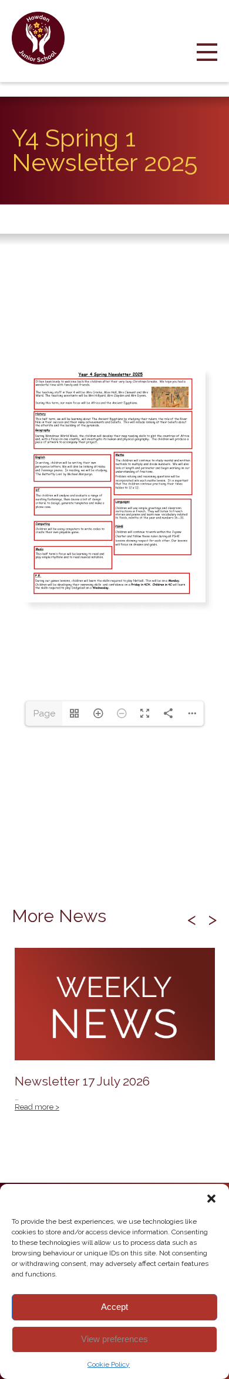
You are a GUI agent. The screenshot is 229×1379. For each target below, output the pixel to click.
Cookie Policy (108, 1364)
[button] (211, 1198)
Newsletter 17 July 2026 (115, 1036)
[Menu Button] (207, 62)
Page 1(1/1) (44, 717)
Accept (114, 1307)
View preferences (114, 1339)
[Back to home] (42, 38)
